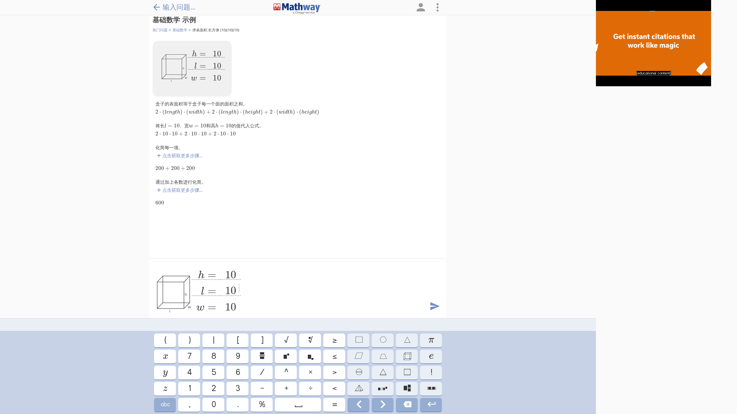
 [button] (310, 356)
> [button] (334, 372)
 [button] (358, 405)
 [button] (383, 356)
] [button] (262, 340)
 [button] (431, 388)
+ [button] (286, 388)
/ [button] (261, 372)
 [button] (382, 340)
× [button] (310, 372)
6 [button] (237, 372)
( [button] (165, 340)
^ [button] (286, 372)
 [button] (358, 388)
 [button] (382, 405)
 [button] (382, 372)
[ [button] (237, 340)
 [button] (431, 405)
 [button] (358, 372)
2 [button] (213, 388)
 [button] (406, 405)
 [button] (310, 340)
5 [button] (213, 372)
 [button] (407, 388)
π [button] (431, 340)
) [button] (189, 340)
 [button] (358, 340)
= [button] (334, 405)
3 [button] (237, 388)
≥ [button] (334, 340)
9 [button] (237, 356)
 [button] (407, 372)
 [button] (358, 356)
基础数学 (179, 29)
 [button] (165, 372)
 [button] (407, 356)
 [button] (298, 405)
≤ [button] (334, 356)
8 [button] (213, 356)
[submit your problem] (434, 306)
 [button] (165, 356)
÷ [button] (310, 388)
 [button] (431, 356)
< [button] (334, 388)
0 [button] (213, 405)
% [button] (261, 405)
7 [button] (189, 356)
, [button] (189, 405)
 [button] (165, 388)
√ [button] (286, 340)
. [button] (238, 405)
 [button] (382, 388)
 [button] (165, 405)
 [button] (406, 340)
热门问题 (160, 29)
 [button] (286, 356)
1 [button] (189, 388)
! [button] (431, 372)
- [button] (262, 388)
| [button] (213, 340)
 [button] (262, 356)
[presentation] (206, 63)
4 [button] (189, 372)
